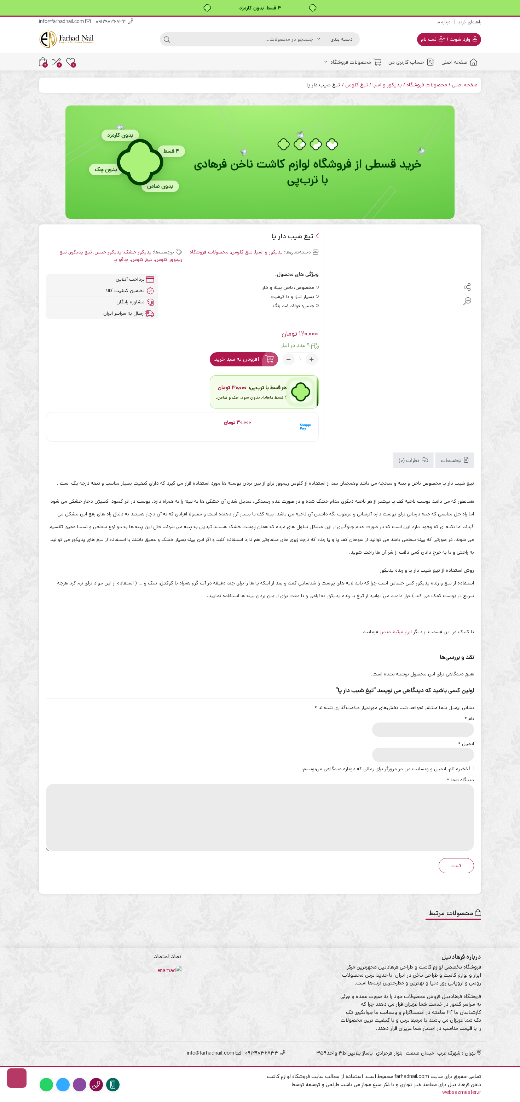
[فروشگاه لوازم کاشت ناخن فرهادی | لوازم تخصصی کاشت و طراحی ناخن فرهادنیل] (67, 39)
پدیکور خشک (137, 252)
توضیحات (452, 461)
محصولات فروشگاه (350, 62)
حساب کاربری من (406, 62)
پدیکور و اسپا (387, 84)
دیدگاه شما (460, 779)
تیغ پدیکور (80, 252)
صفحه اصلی (454, 62)
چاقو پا (121, 259)
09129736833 (112, 22)
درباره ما (444, 22)
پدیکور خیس (107, 252)
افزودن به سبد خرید (236, 359)
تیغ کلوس (356, 84)
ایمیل (466, 743)
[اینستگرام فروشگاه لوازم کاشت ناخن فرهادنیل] (17, 1078)
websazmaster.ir (461, 1092)
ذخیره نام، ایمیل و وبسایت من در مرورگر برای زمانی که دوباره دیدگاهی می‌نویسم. (385, 768)
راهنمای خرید (469, 22)
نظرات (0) (410, 461)
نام (469, 718)
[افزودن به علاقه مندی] (467, 273)
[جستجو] (167, 39)
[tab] (454, 460)
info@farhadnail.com (62, 22)
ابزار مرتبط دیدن (396, 631)
